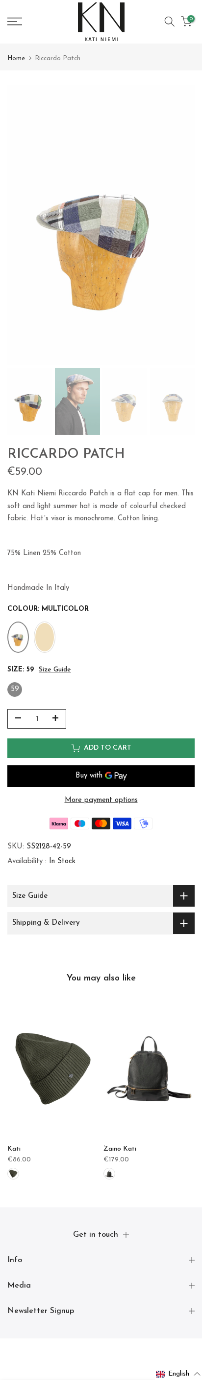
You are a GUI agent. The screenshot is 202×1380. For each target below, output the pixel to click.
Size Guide (55, 669)
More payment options (101, 800)
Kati (14, 1149)
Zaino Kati (119, 1149)
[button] (178, 1374)
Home (16, 58)
